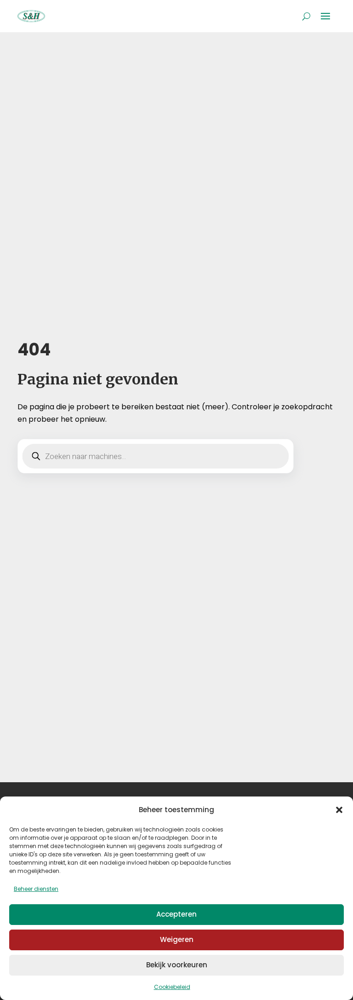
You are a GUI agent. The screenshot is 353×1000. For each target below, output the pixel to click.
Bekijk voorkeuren (176, 965)
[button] (339, 809)
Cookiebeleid (172, 987)
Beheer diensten (36, 889)
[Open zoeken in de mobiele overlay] (155, 456)
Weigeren (177, 939)
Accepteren (176, 914)
